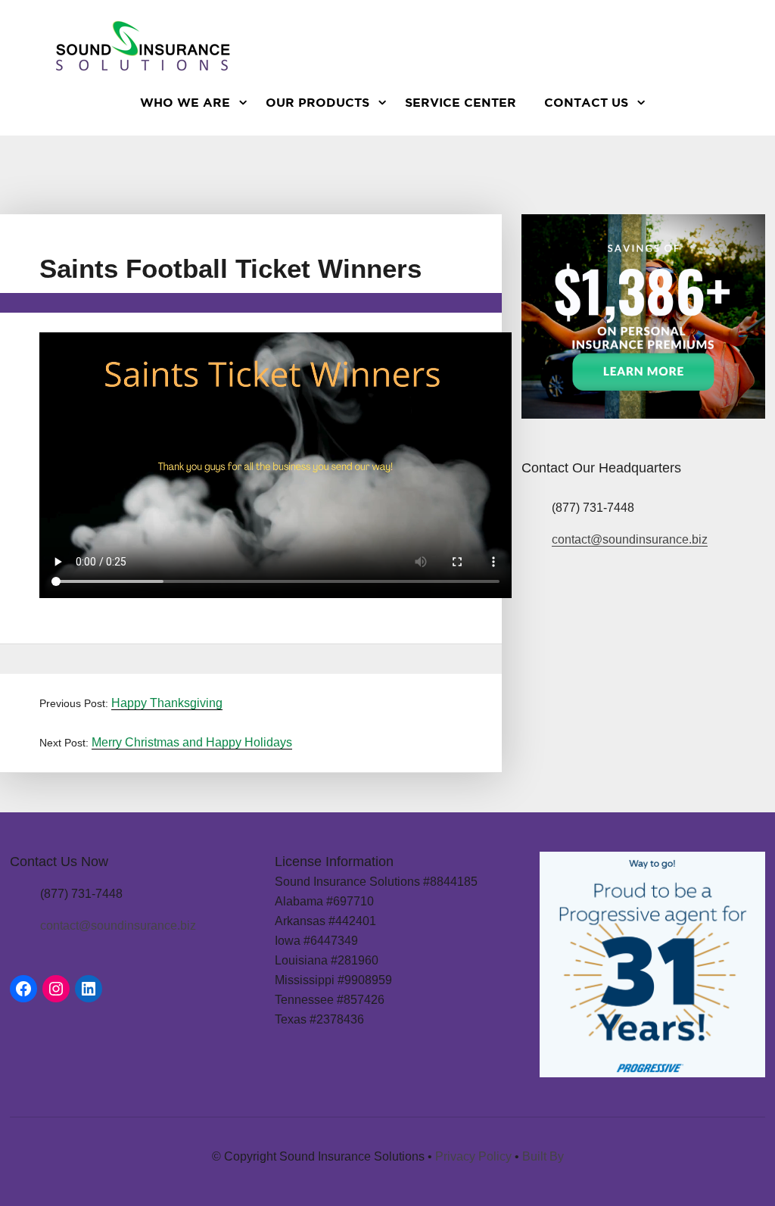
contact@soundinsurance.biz (630, 539)
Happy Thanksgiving (167, 702)
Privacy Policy (473, 1156)
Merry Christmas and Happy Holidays (192, 742)
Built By (543, 1156)
